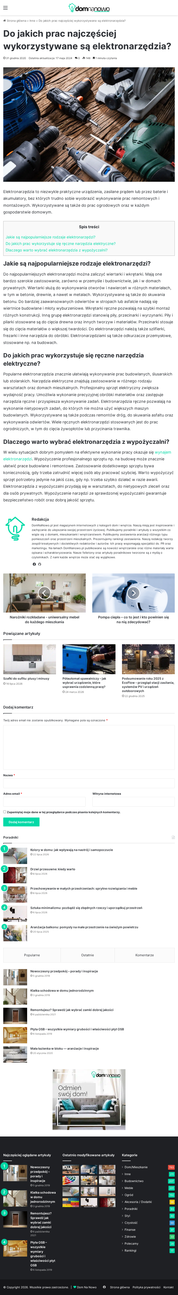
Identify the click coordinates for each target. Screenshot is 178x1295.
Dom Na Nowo (87, 1287)
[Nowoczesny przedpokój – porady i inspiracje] (15, 977)
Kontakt (168, 1287)
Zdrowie (130, 1236)
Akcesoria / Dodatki (138, 1202)
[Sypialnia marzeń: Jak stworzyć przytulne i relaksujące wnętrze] (89, 1169)
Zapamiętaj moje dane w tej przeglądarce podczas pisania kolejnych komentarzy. (64, 812)
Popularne (32, 955)
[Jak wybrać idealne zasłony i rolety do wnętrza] (89, 1191)
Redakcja (40, 519)
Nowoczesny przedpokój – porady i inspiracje (64, 971)
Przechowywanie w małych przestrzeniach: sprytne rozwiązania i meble (83, 888)
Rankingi (130, 1250)
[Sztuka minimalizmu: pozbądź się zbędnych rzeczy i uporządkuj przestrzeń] (15, 914)
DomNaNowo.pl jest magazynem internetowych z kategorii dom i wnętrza (81, 525)
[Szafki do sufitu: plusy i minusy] (29, 659)
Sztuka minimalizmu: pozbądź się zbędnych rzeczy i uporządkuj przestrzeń (86, 908)
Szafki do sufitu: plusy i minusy (26, 678)
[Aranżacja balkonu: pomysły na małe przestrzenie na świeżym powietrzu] (15, 933)
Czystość (131, 1222)
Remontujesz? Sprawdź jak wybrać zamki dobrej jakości (72, 1010)
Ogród (129, 1195)
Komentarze (144, 955)
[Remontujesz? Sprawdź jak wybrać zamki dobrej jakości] (15, 1016)
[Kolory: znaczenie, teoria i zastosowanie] (71, 1180)
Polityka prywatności (146, 1287)
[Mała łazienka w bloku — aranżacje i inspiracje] (15, 1054)
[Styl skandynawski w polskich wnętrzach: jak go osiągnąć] (107, 1180)
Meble (129, 1188)
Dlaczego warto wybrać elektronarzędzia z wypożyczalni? (57, 250)
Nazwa (9, 775)
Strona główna (16, 20)
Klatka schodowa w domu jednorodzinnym (62, 990)
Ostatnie (87, 955)
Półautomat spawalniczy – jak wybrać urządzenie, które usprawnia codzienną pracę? (84, 683)
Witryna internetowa (106, 793)
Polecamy (131, 1243)
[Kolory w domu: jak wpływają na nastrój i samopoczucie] (15, 856)
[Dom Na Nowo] (89, 7)
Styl (127, 1215)
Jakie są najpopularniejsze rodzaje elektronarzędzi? (51, 237)
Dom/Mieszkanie (136, 1167)
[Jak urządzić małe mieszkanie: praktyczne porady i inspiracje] (89, 1180)
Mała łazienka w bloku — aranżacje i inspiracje (64, 1048)
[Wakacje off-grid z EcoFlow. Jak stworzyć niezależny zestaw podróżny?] (71, 1169)
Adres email (12, 793)
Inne (32, 20)
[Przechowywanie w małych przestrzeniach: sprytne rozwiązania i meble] (15, 894)
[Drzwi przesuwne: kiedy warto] (15, 875)
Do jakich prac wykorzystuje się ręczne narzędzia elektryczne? (61, 243)
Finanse (130, 1229)
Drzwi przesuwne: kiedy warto (52, 869)
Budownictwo (134, 1181)
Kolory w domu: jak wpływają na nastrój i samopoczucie (71, 850)
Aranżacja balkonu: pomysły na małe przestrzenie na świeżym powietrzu (84, 927)
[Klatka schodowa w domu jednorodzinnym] (15, 996)
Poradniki (131, 1209)
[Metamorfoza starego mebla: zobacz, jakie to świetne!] (71, 1202)
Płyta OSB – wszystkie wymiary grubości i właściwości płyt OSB (77, 1029)
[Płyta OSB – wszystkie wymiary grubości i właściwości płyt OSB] (15, 1035)
